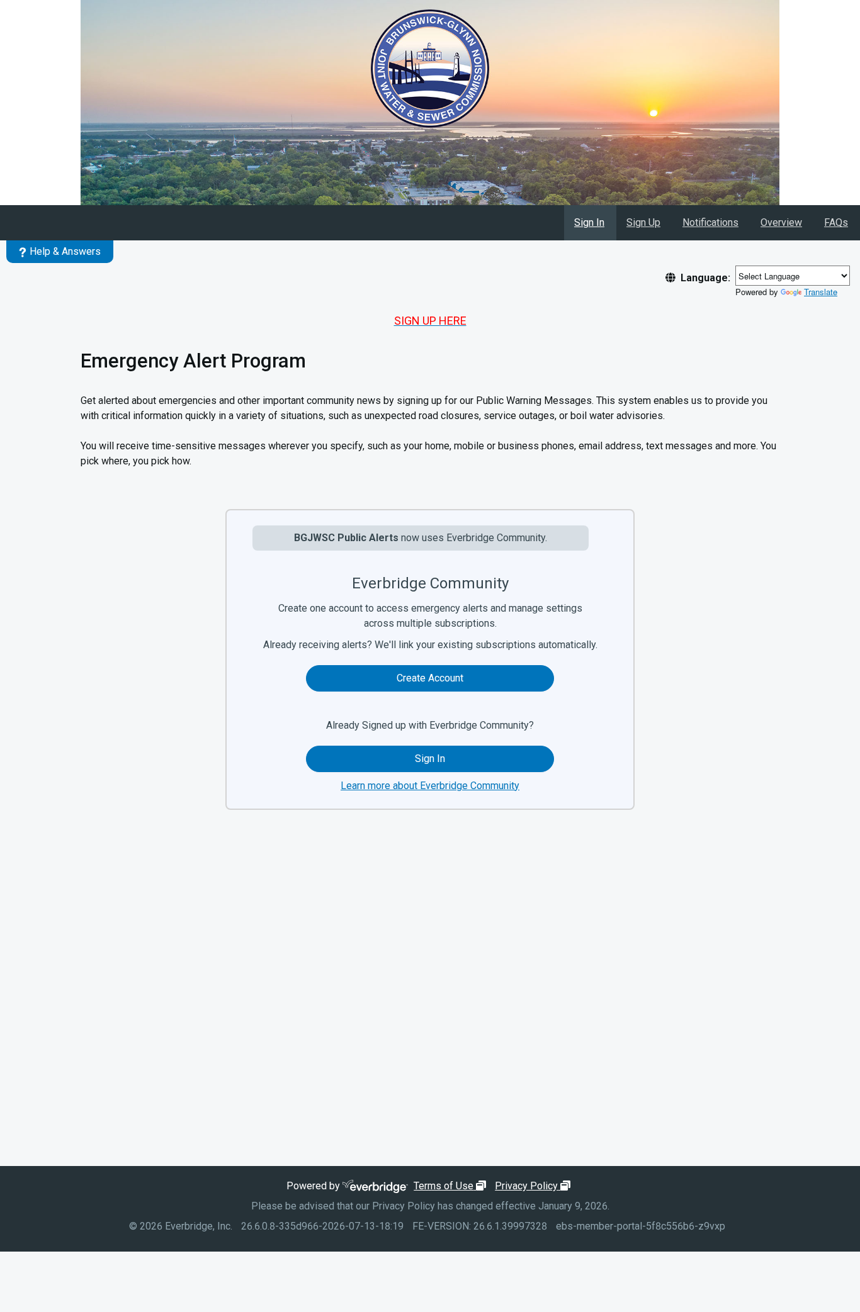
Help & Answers (65, 251)
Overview (781, 222)
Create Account (430, 678)
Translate (820, 292)
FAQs (836, 222)
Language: (705, 278)
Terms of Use (451, 1186)
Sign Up (643, 222)
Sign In (589, 222)
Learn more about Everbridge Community (430, 786)
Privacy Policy (534, 1186)
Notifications (710, 222)
